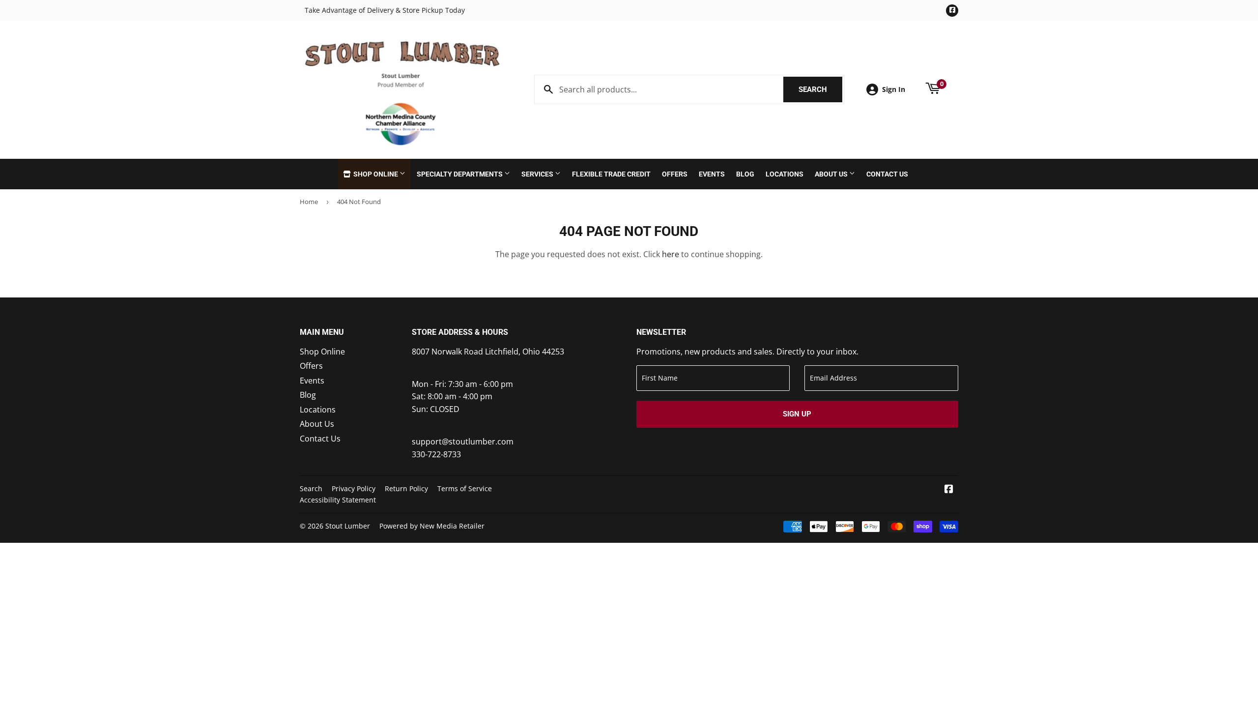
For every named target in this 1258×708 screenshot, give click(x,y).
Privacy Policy (353, 488)
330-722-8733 (436, 454)
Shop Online (376, 174)
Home (309, 201)
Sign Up (797, 414)
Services (538, 174)
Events (712, 174)
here (670, 254)
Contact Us (887, 174)
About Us (832, 174)
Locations (784, 174)
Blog (745, 174)
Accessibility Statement (338, 499)
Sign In (893, 89)
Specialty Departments (460, 174)
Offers (674, 174)
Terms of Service (464, 488)
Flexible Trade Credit (611, 174)
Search (820, 89)
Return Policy (406, 488)
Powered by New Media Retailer (432, 526)
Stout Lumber (347, 526)
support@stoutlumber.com (463, 441)
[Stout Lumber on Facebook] (948, 489)
